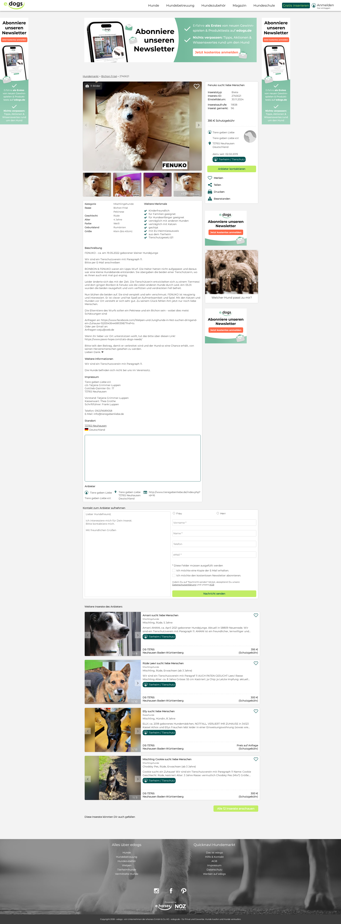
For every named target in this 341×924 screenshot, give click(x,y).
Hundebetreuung (126, 856)
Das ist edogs (214, 852)
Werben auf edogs (214, 873)
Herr (223, 513)
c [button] (88, 635)
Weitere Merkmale (155, 203)
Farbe (88, 223)
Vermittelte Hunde (126, 873)
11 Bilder (93, 86)
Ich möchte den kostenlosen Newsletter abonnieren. (208, 575)
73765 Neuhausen (96, 425)
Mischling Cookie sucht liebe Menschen (167, 759)
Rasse (88, 207)
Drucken (219, 191)
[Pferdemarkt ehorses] (163, 907)
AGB (211, 584)
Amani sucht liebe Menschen (160, 615)
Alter (87, 219)
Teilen (217, 184)
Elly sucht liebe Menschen (159, 711)
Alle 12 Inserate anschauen (236, 808)
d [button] (199, 125)
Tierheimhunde (126, 869)
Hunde (127, 852)
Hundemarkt (91, 76)
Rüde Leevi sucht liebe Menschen (163, 663)
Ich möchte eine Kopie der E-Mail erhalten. (202, 570)
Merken (218, 178)
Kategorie (90, 203)
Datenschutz (214, 869)
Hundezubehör (127, 861)
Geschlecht (91, 215)
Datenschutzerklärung (184, 584)
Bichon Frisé (109, 76)
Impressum (214, 865)
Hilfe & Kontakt (214, 856)
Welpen (126, 865)
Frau (179, 513)
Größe (88, 231)
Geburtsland (92, 227)
